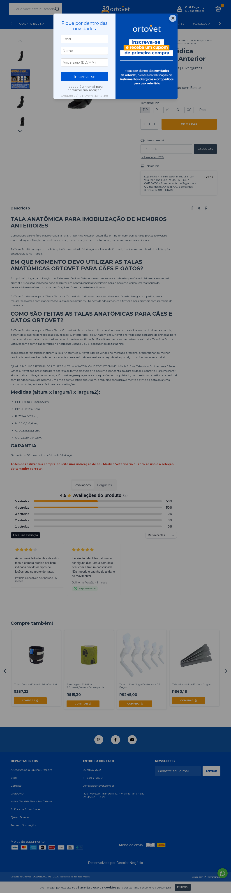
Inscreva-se (84, 76)
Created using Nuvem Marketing (84, 95)
